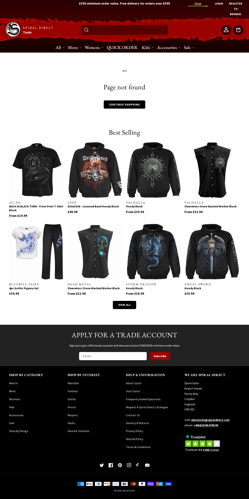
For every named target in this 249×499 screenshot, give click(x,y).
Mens (12, 391)
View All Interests (79, 431)
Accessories (16, 415)
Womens (14, 399)
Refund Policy (134, 439)
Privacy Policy (134, 431)
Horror (72, 407)
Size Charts (133, 391)
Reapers (73, 415)
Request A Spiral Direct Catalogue (147, 407)
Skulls (71, 423)
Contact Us (133, 415)
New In (13, 383)
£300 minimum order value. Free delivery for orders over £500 (124, 3)
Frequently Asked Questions (143, 399)
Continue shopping (124, 104)
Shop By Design (18, 431)
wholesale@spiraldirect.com (210, 420)
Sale (11, 423)
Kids (11, 407)
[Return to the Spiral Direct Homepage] (12, 36)
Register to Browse (235, 9)
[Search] (86, 30)
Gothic (72, 399)
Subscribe (159, 356)
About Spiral (133, 383)
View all (124, 305)
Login (219, 3)
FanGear (73, 391)
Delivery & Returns (137, 423)
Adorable (73, 383)
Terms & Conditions (138, 447)
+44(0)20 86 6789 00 (206, 425)
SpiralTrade (128, 490)
